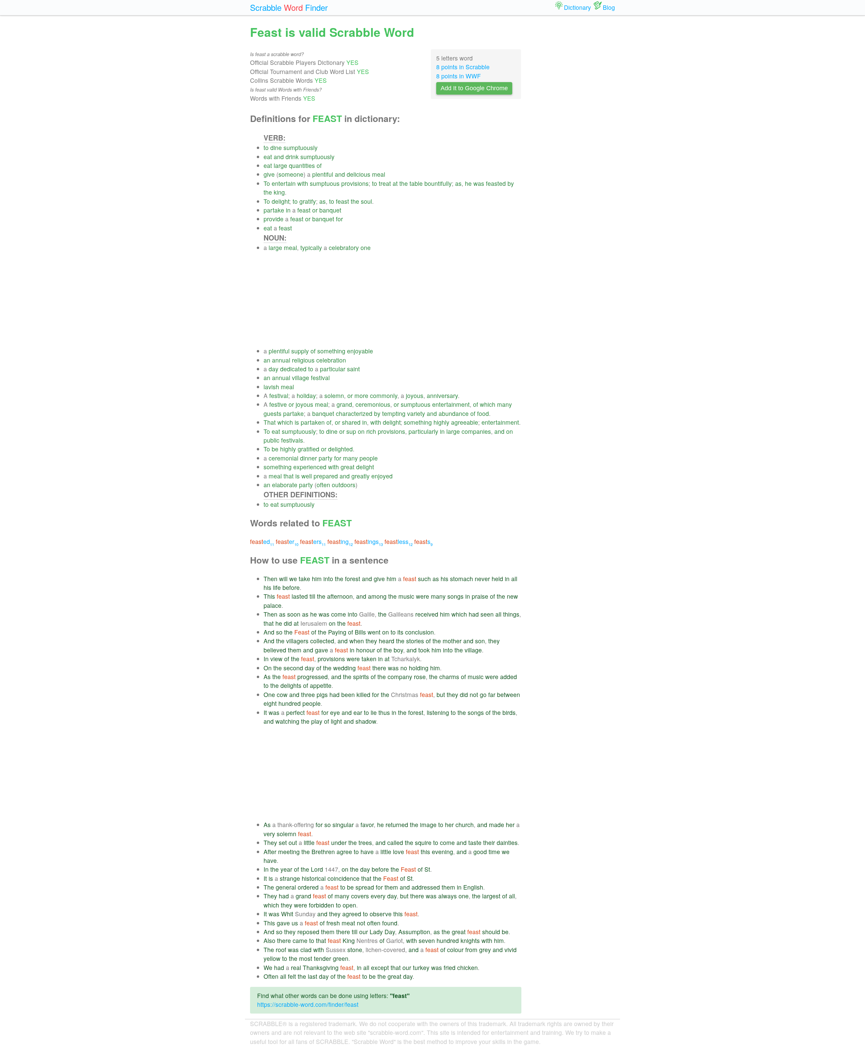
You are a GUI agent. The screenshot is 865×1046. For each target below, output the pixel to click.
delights (290, 685)
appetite (320, 685)
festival (320, 377)
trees (365, 842)
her (449, 824)
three (308, 694)
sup (351, 431)
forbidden (321, 905)
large (280, 165)
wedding (344, 668)
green (340, 958)
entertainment (451, 404)
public (271, 440)
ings (368, 541)
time (494, 851)
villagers (297, 641)
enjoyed (382, 476)
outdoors (343, 484)
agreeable (464, 422)
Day (390, 931)
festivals (292, 440)
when (356, 641)
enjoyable (360, 351)
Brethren (323, 851)
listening (438, 712)
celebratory (344, 247)
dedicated (293, 369)
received (426, 614)
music (406, 596)
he (468, 183)
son (480, 641)
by (511, 183)
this (425, 851)
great (347, 467)
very (269, 833)
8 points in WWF (458, 76)
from (471, 949)
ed (262, 541)
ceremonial (283, 458)
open (349, 905)
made (496, 824)
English (473, 887)
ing (340, 541)
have (367, 851)
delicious (358, 174)
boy (398, 650)
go (483, 694)
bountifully (438, 183)
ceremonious (372, 404)
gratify (307, 201)
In (266, 658)
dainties (507, 842)
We (268, 967)
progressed (312, 676)
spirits (361, 676)
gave (321, 650)
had (474, 614)
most (305, 958)
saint (353, 369)
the (403, 183)
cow (282, 694)
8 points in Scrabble (463, 67)
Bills (360, 632)
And (269, 632)
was (478, 183)
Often (271, 976)
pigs (322, 694)
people (369, 458)
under (339, 842)
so (279, 632)
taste (474, 842)
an (267, 360)
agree (344, 851)
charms (449, 676)
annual (281, 360)
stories (415, 641)
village (300, 377)
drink (292, 156)
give (269, 174)
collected (322, 641)
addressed (426, 887)
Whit (287, 914)
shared (351, 422)
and (279, 156)
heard (386, 641)
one (366, 247)
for (339, 219)
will (283, 578)
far (491, 694)
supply (300, 351)
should (491, 931)
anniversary (442, 395)
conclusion (419, 632)
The (269, 887)
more (361, 395)
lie (374, 712)
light (336, 721)
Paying (337, 632)
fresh (333, 923)
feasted (496, 183)
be (275, 449)
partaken (313, 422)
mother (452, 641)
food (483, 413)
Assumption (414, 931)
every (378, 896)
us (295, 923)
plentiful (322, 174)
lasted (300, 596)
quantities (302, 165)
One (269, 694)
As (267, 676)
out (293, 842)
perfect (295, 712)
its (400, 632)
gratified (308, 449)
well (306, 476)
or (315, 210)
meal (378, 174)
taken (369, 658)
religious (303, 360)
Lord (317, 869)
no (403, 668)
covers (360, 896)
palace (272, 605)
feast (342, 201)
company (400, 676)
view (276, 658)
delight (280, 201)
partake (274, 210)
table (416, 183)
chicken (467, 967)
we (293, 578)
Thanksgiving (321, 967)
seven (427, 940)
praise (480, 596)
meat (348, 923)
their (489, 842)
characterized (354, 413)
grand (344, 404)
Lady (376, 931)
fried (449, 967)
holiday (306, 395)
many (504, 404)
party (325, 458)
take (304, 578)
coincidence (343, 878)
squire (423, 842)
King (349, 940)
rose (420, 676)
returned (397, 824)
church (464, 824)
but (441, 694)
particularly (423, 431)
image (428, 824)
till (312, 596)
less (399, 541)
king (279, 192)
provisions (355, 183)
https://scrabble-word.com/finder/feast (308, 1004)
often (323, 484)
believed (275, 650)
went (374, 632)
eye (335, 712)
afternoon (340, 596)
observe (381, 914)
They (270, 842)
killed (363, 694)
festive (278, 404)
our (363, 931)
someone (290, 174)
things (511, 614)
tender (322, 958)
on (361, 431)
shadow (365, 721)
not (474, 694)
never (482, 578)
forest (352, 578)
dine (276, 147)
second (293, 668)
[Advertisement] (392, 299)
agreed (351, 914)
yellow (272, 958)
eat (268, 156)
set (283, 842)
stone (354, 949)
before (291, 587)
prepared (326, 476)
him (317, 578)
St (427, 869)
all (514, 578)
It (265, 712)
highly (441, 422)
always (447, 896)
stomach (461, 578)
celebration (331, 360)
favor (367, 824)
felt (292, 976)
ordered (308, 887)
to (266, 147)
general (286, 887)
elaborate (284, 484)
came (300, 940)
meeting (289, 851)
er (287, 541)
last (312, 976)
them (294, 650)
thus (384, 712)
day (273, 369)
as (458, 183)
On (268, 668)
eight (270, 703)
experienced (309, 467)
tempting (393, 413)
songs (455, 596)
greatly (360, 476)
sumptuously (300, 147)
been (348, 694)
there (379, 668)
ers (313, 541)
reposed (308, 931)
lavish (271, 386)
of (319, 165)
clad (306, 949)
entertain (284, 183)
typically (311, 247)
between (508, 694)
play (316, 721)
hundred (289, 703)
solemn (334, 395)
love (398, 851)
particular (332, 369)
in (288, 210)
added (508, 676)
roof (281, 949)
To (267, 183)
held (497, 578)
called (395, 842)
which (487, 404)
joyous (414, 395)
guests (272, 413)
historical (314, 878)
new (512, 596)
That (270, 422)
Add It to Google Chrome (474, 88)
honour (365, 650)
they (371, 641)
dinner (308, 458)
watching (287, 721)
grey (485, 949)
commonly (383, 395)
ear (357, 712)
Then (270, 578)
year (286, 869)
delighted (340, 449)
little (309, 842)
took (424, 650)
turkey (421, 967)
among (377, 596)
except (380, 967)
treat (385, 183)
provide (273, 219)
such (424, 578)
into (328, 578)
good (480, 851)
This (269, 596)
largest (491, 896)
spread (364, 887)
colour (455, 949)
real (296, 967)
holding (418, 668)
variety (416, 413)
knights (470, 940)
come (338, 614)
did (288, 623)
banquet (330, 210)
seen (487, 614)
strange (290, 878)
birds (509, 712)
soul (366, 201)
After (270, 851)
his (444, 578)
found (389, 923)
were (422, 596)
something (331, 351)
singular (343, 824)
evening (442, 851)
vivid (510, 949)
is (297, 422)
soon (293, 614)
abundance (454, 413)
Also (269, 940)
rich (371, 431)
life (277, 587)
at (395, 183)
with (302, 183)
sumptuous (325, 183)
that (288, 476)
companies (476, 431)
